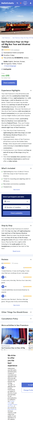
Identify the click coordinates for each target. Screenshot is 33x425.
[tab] (16, 90)
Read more (16, 251)
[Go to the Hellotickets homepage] (8, 3)
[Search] (17, 3)
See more (16, 189)
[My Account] (30, 3)
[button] (16, 90)
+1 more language (10, 66)
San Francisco (6, 37)
